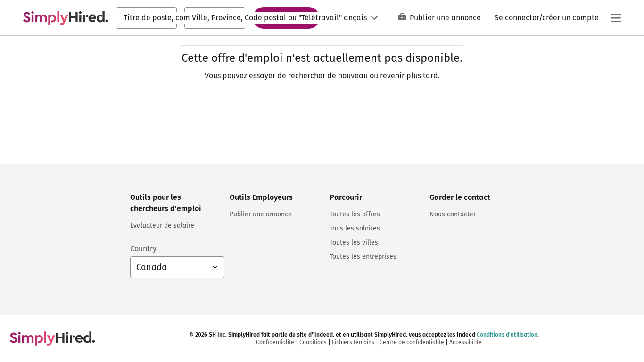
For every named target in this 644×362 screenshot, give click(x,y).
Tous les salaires (355, 228)
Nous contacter (452, 214)
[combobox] (146, 18)
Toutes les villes (354, 243)
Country (143, 248)
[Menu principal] (615, 18)
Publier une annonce (445, 17)
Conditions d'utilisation (507, 334)
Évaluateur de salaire (162, 226)
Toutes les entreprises (363, 257)
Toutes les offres (355, 214)
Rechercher (286, 17)
